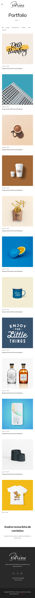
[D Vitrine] (17, 4)
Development (15, 27)
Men (29, 27)
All (2, 27)
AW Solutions (22, 594)
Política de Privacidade (18, 578)
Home (16, 20)
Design (7, 27)
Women (4, 30)
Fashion (24, 27)
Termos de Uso (18, 580)
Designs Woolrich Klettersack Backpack (12, 68)
